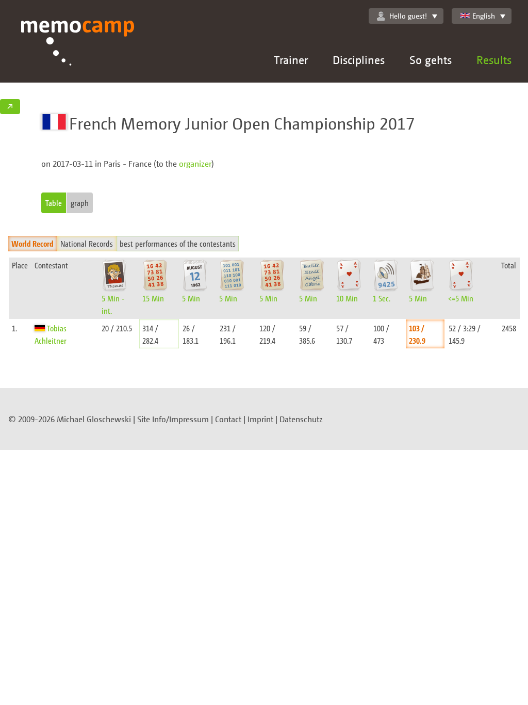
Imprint (260, 419)
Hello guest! (408, 15)
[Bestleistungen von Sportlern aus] (41, 328)
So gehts (430, 60)
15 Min (153, 298)
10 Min (347, 298)
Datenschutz (301, 419)
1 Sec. (381, 298)
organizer (195, 163)
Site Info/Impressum (173, 419)
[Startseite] (78, 52)
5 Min (191, 298)
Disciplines (359, 60)
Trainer (291, 60)
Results (494, 60)
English (483, 15)
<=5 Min (460, 298)
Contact (228, 419)
